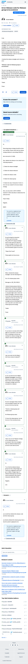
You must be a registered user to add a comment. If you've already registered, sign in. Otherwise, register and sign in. (14, 214)
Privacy (7, 649)
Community (9, 2)
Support (21, 656)
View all (3, 637)
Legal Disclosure (21, 653)
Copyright (7, 653)
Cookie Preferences (7, 660)
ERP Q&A (4, 5)
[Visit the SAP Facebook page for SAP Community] (10, 645)
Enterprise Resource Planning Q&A (11, 580)
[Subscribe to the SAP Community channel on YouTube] (15, 645)
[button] (13, 25)
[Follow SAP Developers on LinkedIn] (17, 645)
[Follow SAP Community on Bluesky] (12, 645)
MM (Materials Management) (7, 31)
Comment (23, 92)
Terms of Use (21, 649)
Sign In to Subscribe (19, 12)
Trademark (7, 656)
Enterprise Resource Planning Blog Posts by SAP (14, 566)
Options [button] (25, 12)
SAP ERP (16, 31)
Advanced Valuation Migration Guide (10, 570)
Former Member (10, 19)
